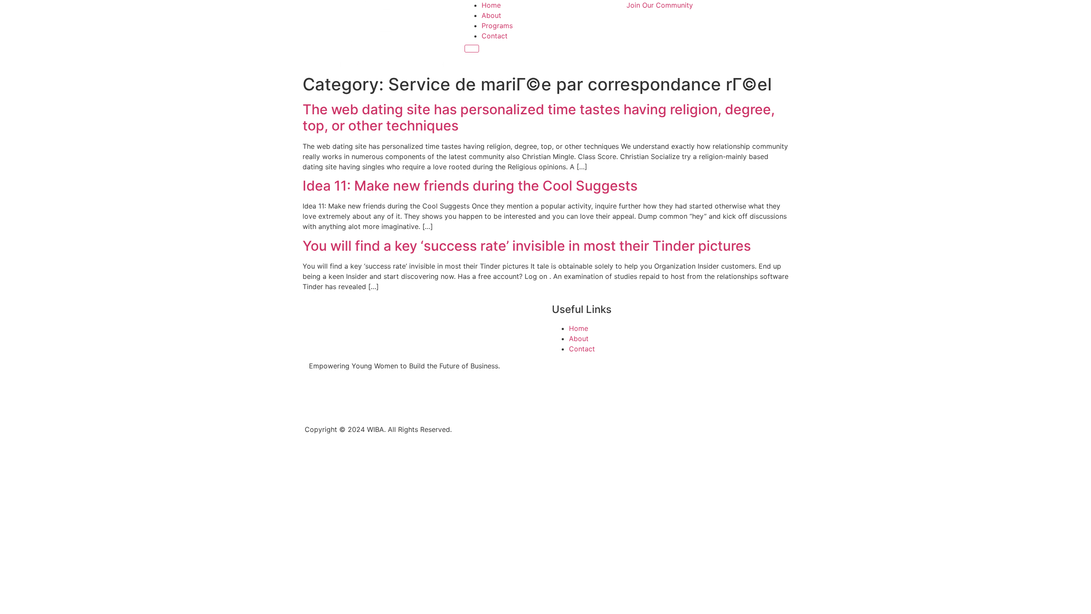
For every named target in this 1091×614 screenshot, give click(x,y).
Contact (495, 36)
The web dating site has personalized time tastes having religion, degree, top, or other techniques (539, 117)
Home (491, 5)
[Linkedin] (366, 396)
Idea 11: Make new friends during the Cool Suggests (470, 185)
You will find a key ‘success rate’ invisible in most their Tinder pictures (527, 245)
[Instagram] (343, 396)
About (491, 15)
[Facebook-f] (319, 396)
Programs (497, 25)
